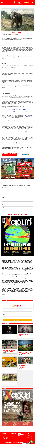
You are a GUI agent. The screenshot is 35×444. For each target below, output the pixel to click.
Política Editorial (13, 434)
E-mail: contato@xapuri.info (30, 435)
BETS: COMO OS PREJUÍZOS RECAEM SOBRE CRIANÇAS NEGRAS (8, 370)
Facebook (20, 436)
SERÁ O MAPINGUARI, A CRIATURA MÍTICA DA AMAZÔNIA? (17, 109)
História (21, 151)
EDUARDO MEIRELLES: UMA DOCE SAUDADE (9, 336)
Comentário (4, 187)
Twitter (19, 439)
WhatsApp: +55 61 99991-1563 (29, 437)
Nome (3, 197)
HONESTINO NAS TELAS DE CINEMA (24, 335)
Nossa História (4, 436)
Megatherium (7, 132)
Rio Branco (24, 151)
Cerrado (10, 151)
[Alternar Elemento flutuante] (31, 441)
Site (2, 204)
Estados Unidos (18, 151)
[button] (32, 2)
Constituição (13, 151)
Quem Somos (4, 434)
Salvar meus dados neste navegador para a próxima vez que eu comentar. (15, 207)
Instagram (20, 435)
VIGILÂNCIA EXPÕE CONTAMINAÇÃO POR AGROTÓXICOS (23, 366)
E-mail (4, 314)
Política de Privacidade (12, 436)
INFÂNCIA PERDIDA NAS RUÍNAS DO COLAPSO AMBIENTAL (9, 351)
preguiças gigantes (29, 151)
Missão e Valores (5, 437)
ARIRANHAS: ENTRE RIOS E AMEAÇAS (8, 383)
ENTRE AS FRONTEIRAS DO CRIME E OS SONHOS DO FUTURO (25, 353)
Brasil (7, 151)
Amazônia (17, 34)
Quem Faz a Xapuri (5, 438)
